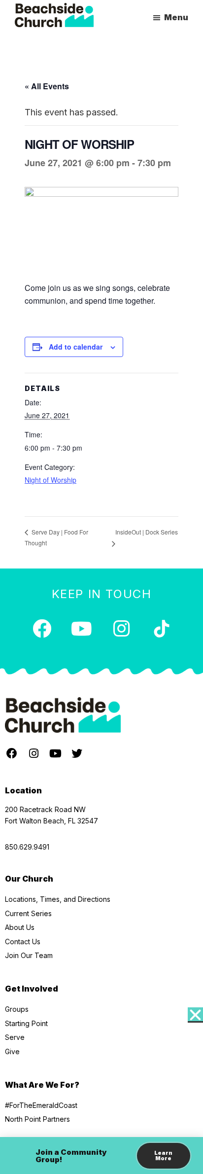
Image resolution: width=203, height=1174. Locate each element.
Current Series (28, 913)
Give (12, 1051)
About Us (19, 927)
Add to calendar (75, 347)
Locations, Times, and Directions (57, 899)
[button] (195, 1015)
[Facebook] (42, 628)
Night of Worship (50, 480)
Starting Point (26, 1023)
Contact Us (22, 941)
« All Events (47, 86)
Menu (176, 17)
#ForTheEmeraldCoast (41, 1105)
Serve (15, 1037)
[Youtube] (82, 628)
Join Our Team (29, 955)
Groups (17, 1009)
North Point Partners (37, 1119)
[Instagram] (121, 628)
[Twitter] (77, 753)
